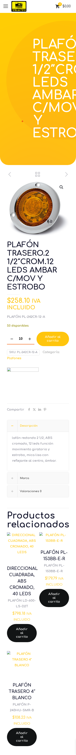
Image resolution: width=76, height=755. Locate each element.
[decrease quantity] (11, 338)
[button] (61, 187)
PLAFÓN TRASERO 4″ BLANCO (22, 691)
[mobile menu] (5, 6)
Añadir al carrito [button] (22, 633)
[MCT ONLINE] (18, 6)
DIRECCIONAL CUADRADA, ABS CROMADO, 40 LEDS (22, 581)
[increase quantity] (29, 338)
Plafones (14, 358)
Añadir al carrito (53, 339)
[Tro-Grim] (23, 383)
